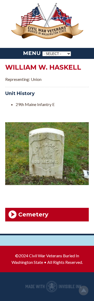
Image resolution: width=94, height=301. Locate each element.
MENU (32, 53)
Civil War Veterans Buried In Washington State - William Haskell (47, 21)
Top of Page (83, 290)
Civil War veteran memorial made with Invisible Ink (53, 286)
